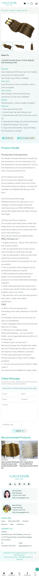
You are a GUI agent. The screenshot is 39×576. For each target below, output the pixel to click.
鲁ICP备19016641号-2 (26, 557)
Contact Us (20, 524)
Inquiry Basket (28, 3)
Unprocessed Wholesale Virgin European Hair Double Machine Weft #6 (10, 465)
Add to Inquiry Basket (27, 138)
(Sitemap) (19, 559)
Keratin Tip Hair (22, 10)
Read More (4, 460)
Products (12, 10)
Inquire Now (9, 138)
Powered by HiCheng (10, 557)
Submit (18, 431)
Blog (11, 524)
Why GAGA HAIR (13, 521)
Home (5, 10)
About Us (4, 524)
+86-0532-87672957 (8, 546)
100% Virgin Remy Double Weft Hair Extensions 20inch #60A (29, 464)
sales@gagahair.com (25, 546)
